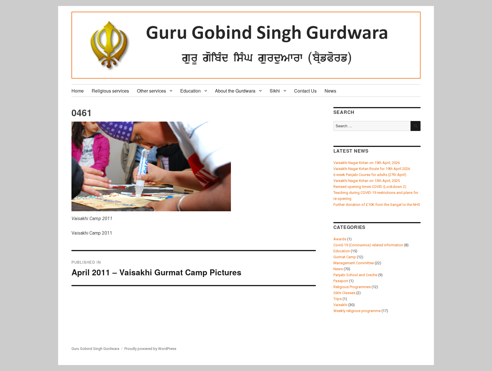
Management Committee (353, 263)
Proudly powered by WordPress (150, 349)
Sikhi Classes (344, 293)
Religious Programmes (352, 287)
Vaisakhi (340, 305)
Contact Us (305, 90)
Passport (340, 281)
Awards (339, 239)
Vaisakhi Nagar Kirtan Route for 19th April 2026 (371, 169)
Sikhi (275, 90)
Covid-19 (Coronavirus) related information (368, 245)
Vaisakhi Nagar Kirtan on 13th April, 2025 (366, 181)
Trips (337, 299)
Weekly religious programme (357, 311)
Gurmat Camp (344, 257)
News (330, 90)
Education (190, 90)
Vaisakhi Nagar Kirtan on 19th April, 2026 (366, 163)
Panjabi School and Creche (355, 275)
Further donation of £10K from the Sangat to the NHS (376, 204)
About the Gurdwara (235, 90)
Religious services (110, 90)
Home (77, 90)
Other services (151, 90)
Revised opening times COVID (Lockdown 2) (369, 187)
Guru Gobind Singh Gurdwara (95, 349)
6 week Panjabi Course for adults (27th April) (369, 175)
